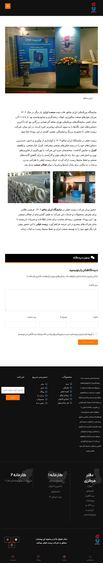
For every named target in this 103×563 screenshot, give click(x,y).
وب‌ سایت (31, 317)
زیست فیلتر (42, 224)
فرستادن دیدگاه (88, 342)
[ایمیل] (12, 545)
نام (95, 317)
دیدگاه (93, 285)
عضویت (12, 397)
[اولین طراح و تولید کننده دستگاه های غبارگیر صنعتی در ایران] (94, 8)
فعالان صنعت (40, 164)
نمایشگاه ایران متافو (52, 209)
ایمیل (63, 317)
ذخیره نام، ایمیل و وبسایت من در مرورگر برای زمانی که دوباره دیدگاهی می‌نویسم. (56, 334)
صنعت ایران (49, 112)
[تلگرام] (16, 539)
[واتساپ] (7, 539)
